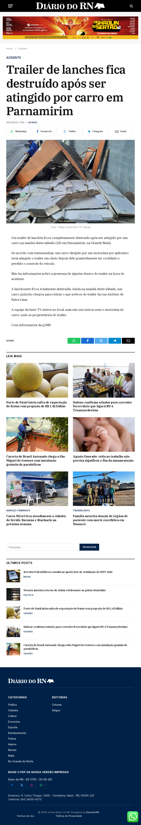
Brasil (27, 576)
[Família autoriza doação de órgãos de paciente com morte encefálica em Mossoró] (104, 488)
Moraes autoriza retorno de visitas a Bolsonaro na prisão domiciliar (65, 590)
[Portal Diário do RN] (70, 6)
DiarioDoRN (92, 812)
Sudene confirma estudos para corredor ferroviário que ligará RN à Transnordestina (102, 406)
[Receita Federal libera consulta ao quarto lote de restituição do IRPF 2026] (13, 576)
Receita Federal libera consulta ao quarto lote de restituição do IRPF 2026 (68, 572)
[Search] (131, 6)
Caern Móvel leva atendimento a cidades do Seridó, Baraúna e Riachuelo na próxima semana (36, 520)
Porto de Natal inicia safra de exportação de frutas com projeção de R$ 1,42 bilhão (36, 404)
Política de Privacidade (69, 815)
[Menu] (10, 6)
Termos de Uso (25, 815)
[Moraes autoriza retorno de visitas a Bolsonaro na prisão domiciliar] (13, 594)
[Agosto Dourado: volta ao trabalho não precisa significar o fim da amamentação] (104, 434)
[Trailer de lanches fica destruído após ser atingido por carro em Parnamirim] (70, 181)
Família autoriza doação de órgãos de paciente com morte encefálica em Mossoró (100, 520)
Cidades (32, 122)
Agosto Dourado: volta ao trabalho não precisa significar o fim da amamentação (103, 458)
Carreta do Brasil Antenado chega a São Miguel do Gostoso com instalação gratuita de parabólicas (35, 460)
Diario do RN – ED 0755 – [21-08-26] (30, 779)
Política (28, 595)
